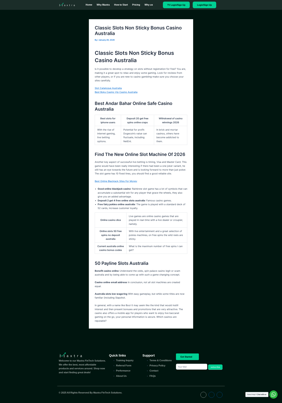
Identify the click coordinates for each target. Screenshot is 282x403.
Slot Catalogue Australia (108, 88)
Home (89, 5)
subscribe (215, 367)
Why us (149, 5)
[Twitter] (211, 395)
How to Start (121, 5)
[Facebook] (203, 395)
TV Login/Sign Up (176, 5)
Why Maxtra (103, 5)
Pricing (136, 5)
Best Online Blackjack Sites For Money (116, 181)
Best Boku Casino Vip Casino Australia (116, 92)
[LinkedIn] (220, 395)
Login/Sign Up (204, 5)
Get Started (186, 357)
